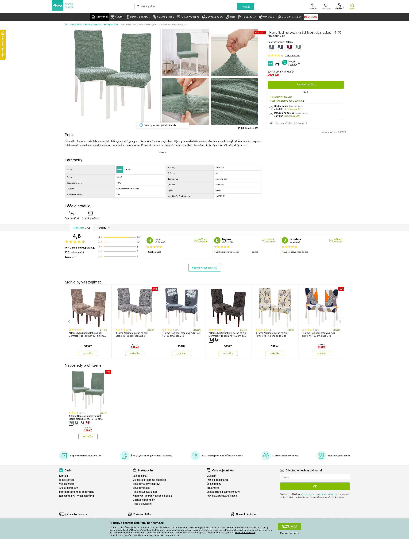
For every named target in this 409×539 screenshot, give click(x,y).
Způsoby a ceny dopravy (146, 484)
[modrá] (217, 340)
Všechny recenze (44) (204, 267)
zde (178, 535)
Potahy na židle (111, 24)
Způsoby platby (141, 488)
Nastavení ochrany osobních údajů (152, 496)
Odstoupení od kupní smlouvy (223, 492)
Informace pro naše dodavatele (76, 492)
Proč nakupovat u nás (145, 492)
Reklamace (212, 488)
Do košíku (88, 353)
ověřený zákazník (202, 240)
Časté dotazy (213, 484)
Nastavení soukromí (245, 532)
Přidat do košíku (306, 84)
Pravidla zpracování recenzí (221, 496)
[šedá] (272, 48)
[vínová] (289, 48)
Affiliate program (68, 488)
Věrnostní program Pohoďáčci (149, 480)
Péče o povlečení (142, 504)
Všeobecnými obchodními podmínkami (318, 494)
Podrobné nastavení (289, 533)
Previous (69, 321)
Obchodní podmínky (144, 500)
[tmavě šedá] (280, 48)
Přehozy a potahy (92, 24)
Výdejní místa (66, 484)
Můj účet (211, 476)
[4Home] (67, 24)
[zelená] (298, 48)
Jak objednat (140, 476)
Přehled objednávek (217, 480)
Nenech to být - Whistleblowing (76, 496)
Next (340, 321)
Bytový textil (75, 24)
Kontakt (63, 476)
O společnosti (66, 480)
